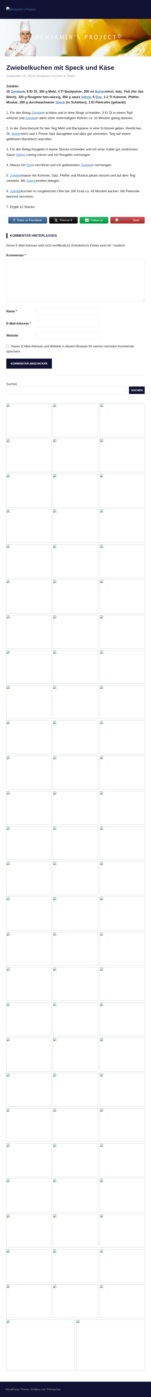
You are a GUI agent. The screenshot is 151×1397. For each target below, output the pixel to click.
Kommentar (16, 255)
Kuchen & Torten (63, 76)
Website (12, 335)
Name (11, 311)
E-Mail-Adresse (18, 323)
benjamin (43, 76)
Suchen (11, 384)
